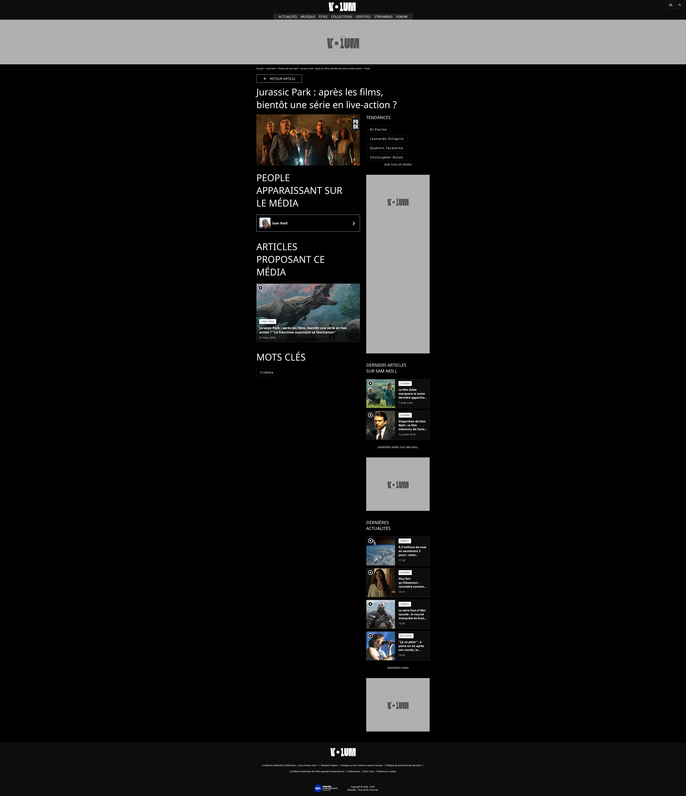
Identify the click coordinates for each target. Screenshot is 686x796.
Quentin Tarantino (386, 148)
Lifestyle (363, 16)
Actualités (288, 16)
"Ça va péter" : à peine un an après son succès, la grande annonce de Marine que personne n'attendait (412, 654)
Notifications (353, 771)
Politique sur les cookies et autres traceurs (362, 765)
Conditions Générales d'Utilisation (279, 765)
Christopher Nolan (386, 157)
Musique (308, 16)
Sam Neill (271, 68)
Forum (401, 16)
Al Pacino (378, 129)
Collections (341, 16)
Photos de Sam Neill (288, 68)
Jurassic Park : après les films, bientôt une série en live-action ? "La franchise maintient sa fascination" (303, 330)
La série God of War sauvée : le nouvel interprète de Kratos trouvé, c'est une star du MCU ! (413, 618)
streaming (383, 16)
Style (323, 16)
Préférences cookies (386, 771)
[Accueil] (343, 7)
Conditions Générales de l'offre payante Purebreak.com (317, 771)
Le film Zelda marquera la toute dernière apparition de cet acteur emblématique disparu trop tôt (412, 399)
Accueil (260, 68)
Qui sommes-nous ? (308, 765)
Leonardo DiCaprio (387, 139)
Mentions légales (329, 765)
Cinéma (267, 372)
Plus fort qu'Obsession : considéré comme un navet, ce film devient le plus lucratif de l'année (411, 588)
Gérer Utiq (368, 771)
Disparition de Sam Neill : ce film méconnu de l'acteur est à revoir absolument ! (413, 429)
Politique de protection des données (403, 765)
